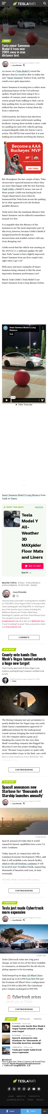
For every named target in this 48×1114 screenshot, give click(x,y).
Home (11, 1096)
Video (34, 585)
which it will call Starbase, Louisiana (19, 863)
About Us (21, 1096)
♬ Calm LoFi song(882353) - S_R (16, 1065)
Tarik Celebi (7, 189)
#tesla (13, 1063)
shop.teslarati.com (13, 627)
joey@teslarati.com (10, 621)
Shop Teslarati (15, 507)
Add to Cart (35, 566)
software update (26, 250)
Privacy (40, 1100)
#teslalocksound (32, 1063)
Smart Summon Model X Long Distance (21, 495)
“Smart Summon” (14, 77)
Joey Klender (17, 65)
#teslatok (20, 1063)
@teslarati (7, 1059)
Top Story (24, 585)
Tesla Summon (10, 585)
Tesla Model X (23, 71)
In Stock (39, 507)
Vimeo (14, 498)
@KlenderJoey (38, 621)
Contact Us (34, 1096)
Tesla (22, 583)
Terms (30, 1100)
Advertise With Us (15, 1100)
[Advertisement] (24, 466)
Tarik (4, 498)
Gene (14, 681)
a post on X (32, 736)
